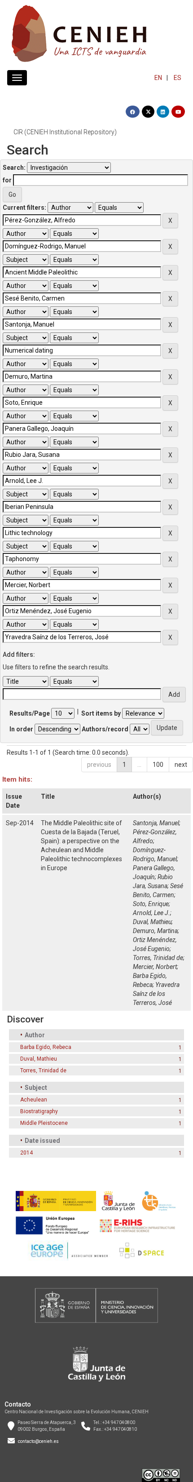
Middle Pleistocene (44, 1123)
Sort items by (101, 713)
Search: (14, 167)
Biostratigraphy (39, 1111)
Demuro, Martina (155, 930)
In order (21, 729)
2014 (26, 1153)
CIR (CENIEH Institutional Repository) (65, 132)
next (181, 764)
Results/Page (29, 713)
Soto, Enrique (151, 903)
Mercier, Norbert (155, 966)
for (7, 180)
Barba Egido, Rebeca (45, 1047)
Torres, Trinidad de (158, 957)
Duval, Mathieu (152, 921)
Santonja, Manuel (156, 823)
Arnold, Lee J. (151, 912)
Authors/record (105, 729)
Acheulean (33, 1100)
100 (158, 764)
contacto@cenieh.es (38, 1441)
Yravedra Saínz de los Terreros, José (156, 993)
